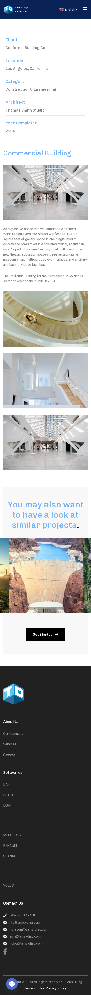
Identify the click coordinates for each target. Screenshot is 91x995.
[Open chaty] (12, 984)
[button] (45, 575)
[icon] (5, 951)
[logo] (8, 9)
